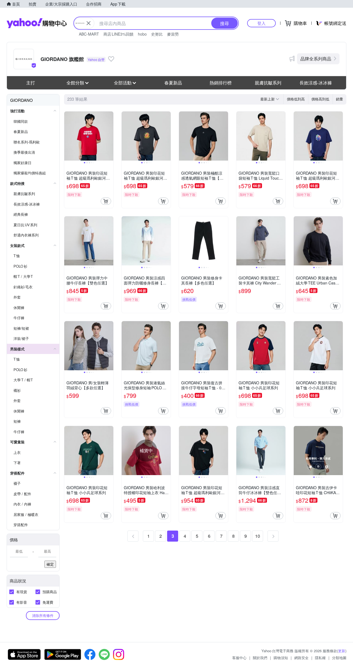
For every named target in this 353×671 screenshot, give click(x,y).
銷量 (339, 99)
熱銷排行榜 (221, 82)
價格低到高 (296, 99)
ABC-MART (89, 34)
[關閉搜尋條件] (88, 23)
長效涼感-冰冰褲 (315, 82)
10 (257, 536)
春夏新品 (173, 82)
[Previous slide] (67, 136)
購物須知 (281, 657)
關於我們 (260, 657)
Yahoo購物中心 (37, 23)
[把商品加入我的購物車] (106, 201)
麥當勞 (173, 34)
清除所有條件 (43, 615)
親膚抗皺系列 (268, 82)
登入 (261, 23)
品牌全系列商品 (315, 58)
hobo (142, 34)
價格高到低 (320, 99)
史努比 (157, 34)
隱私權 (320, 657)
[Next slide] (109, 136)
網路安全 (301, 657)
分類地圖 (339, 657)
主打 (30, 82)
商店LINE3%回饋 (118, 34)
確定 (50, 564)
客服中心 (239, 657)
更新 (341, 650)
